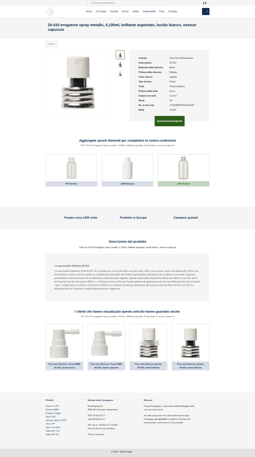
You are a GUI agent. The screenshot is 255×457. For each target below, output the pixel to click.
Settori (135, 11)
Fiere (162, 11)
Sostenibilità (149, 11)
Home (89, 11)
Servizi (125, 11)
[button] (206, 3)
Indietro (51, 44)
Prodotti (114, 11)
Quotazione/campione (169, 121)
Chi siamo (101, 11)
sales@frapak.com (96, 419)
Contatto (172, 11)
